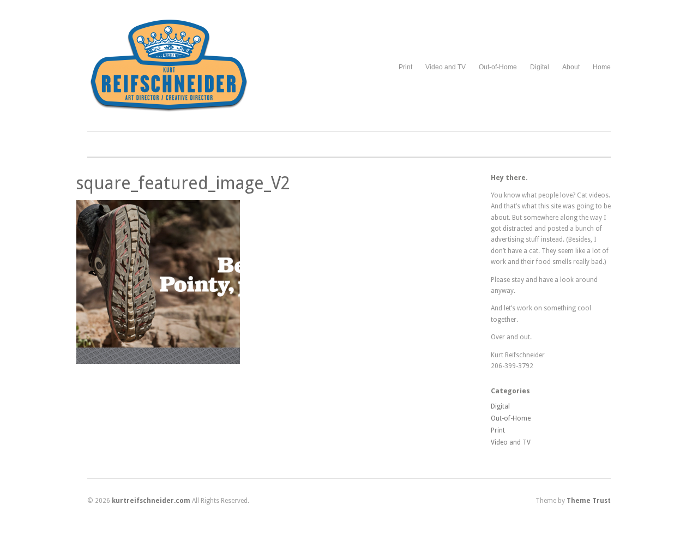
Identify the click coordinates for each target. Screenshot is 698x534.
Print (405, 67)
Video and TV (445, 67)
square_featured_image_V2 (183, 183)
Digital (539, 67)
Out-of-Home (498, 67)
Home (602, 67)
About (571, 67)
